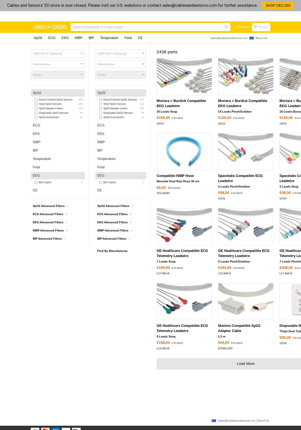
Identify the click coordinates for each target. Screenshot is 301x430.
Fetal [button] (101, 167)
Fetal (128, 38)
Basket (262, 27)
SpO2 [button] (101, 93)
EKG (65, 38)
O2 (140, 38)
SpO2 (38, 38)
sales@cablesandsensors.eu (229, 38)
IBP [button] (100, 150)
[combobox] (120, 53)
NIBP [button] (101, 142)
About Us (261, 38)
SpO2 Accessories (121, 117)
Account (243, 27)
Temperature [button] (106, 159)
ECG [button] (100, 125)
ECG (51, 38)
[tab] (120, 93)
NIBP (79, 38)
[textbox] (121, 53)
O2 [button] (99, 190)
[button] (115, 206)
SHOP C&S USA (278, 5)
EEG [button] (100, 175)
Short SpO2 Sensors (121, 104)
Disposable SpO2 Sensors (121, 113)
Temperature (109, 38)
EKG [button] (100, 133)
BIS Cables (121, 182)
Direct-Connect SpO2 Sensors (121, 99)
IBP (91, 38)
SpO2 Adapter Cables (121, 108)
